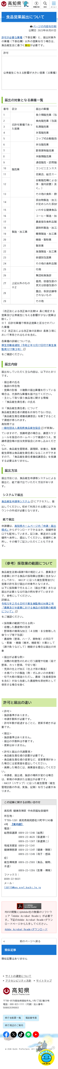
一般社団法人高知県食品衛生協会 (21, 428)
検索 (45, 7)
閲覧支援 (36, 7)
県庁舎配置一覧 (13, 1018)
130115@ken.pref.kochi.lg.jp (22, 887)
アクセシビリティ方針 (18, 980)
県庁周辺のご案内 (14, 1025)
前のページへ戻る (30, 941)
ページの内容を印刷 (44, 26)
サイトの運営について (18, 976)
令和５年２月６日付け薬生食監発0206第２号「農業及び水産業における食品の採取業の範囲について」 (29, 607)
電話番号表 (31, 1018)
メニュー (54, 7)
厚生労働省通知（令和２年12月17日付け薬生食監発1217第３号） (29, 347)
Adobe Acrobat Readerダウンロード (26, 929)
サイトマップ (44, 980)
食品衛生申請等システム (16, 501)
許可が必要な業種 (12, 37)
